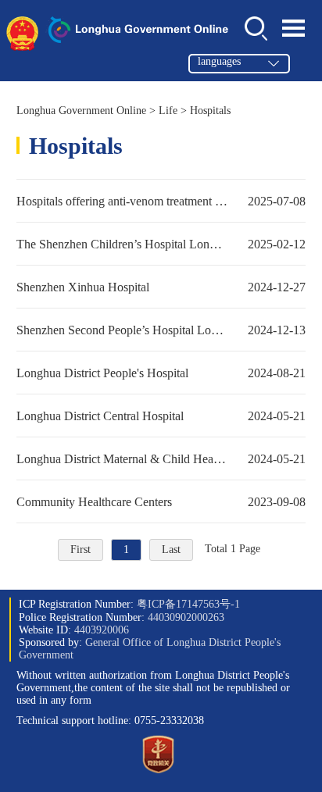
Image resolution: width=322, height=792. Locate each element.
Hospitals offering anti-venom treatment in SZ (161, 201)
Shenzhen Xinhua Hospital (161, 287)
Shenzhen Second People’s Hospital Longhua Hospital (161, 330)
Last (171, 549)
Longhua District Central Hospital (161, 415)
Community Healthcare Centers (161, 501)
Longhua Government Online (81, 110)
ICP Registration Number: (129, 604)
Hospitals (210, 110)
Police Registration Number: (121, 617)
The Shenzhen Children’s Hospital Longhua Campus (161, 244)
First (80, 549)
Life (168, 110)
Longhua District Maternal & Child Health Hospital (161, 458)
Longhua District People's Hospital (161, 373)
